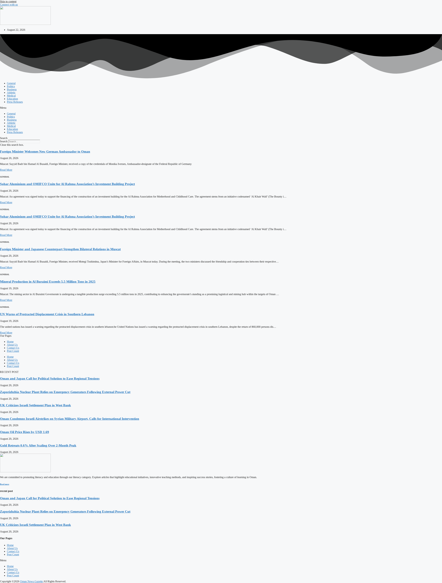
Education (12, 98)
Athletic (11, 92)
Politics (11, 86)
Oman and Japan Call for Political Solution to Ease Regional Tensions (49, 378)
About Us (12, 344)
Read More (6, 169)
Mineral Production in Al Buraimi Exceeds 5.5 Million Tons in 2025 (47, 281)
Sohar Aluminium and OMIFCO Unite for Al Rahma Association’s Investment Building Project (67, 184)
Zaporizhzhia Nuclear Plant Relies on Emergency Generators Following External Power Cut (65, 392)
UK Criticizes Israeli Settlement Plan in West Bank (35, 405)
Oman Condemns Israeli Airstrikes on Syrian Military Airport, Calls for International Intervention (69, 419)
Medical (11, 95)
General (11, 83)
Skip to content (8, 1)
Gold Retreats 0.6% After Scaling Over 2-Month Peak (38, 445)
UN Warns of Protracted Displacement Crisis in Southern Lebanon (47, 314)
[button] (221, 107)
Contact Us (13, 347)
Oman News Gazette (31, 581)
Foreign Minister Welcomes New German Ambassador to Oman (45, 151)
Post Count (13, 350)
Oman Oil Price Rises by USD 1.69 (24, 432)
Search (3, 141)
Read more (4, 484)
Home (10, 341)
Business (12, 89)
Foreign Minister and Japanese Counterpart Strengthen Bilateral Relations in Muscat (60, 249)
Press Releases (15, 101)
